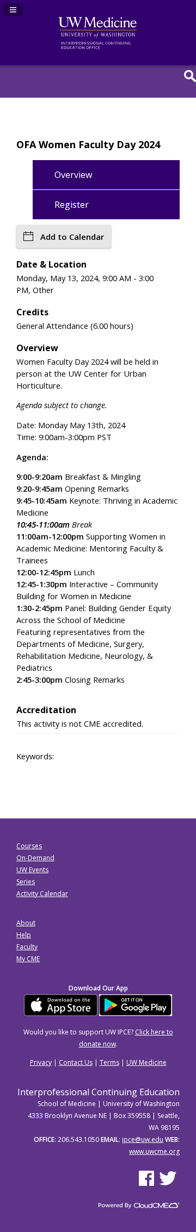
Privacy (41, 1062)
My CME (28, 958)
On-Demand (35, 857)
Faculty (27, 946)
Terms (109, 1062)
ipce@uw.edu (142, 1139)
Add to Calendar (72, 236)
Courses (29, 845)
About (25, 923)
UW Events (32, 869)
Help (23, 934)
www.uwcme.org (154, 1151)
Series (25, 881)
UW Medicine (146, 1062)
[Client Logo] (98, 47)
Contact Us (76, 1062)
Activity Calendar (42, 893)
